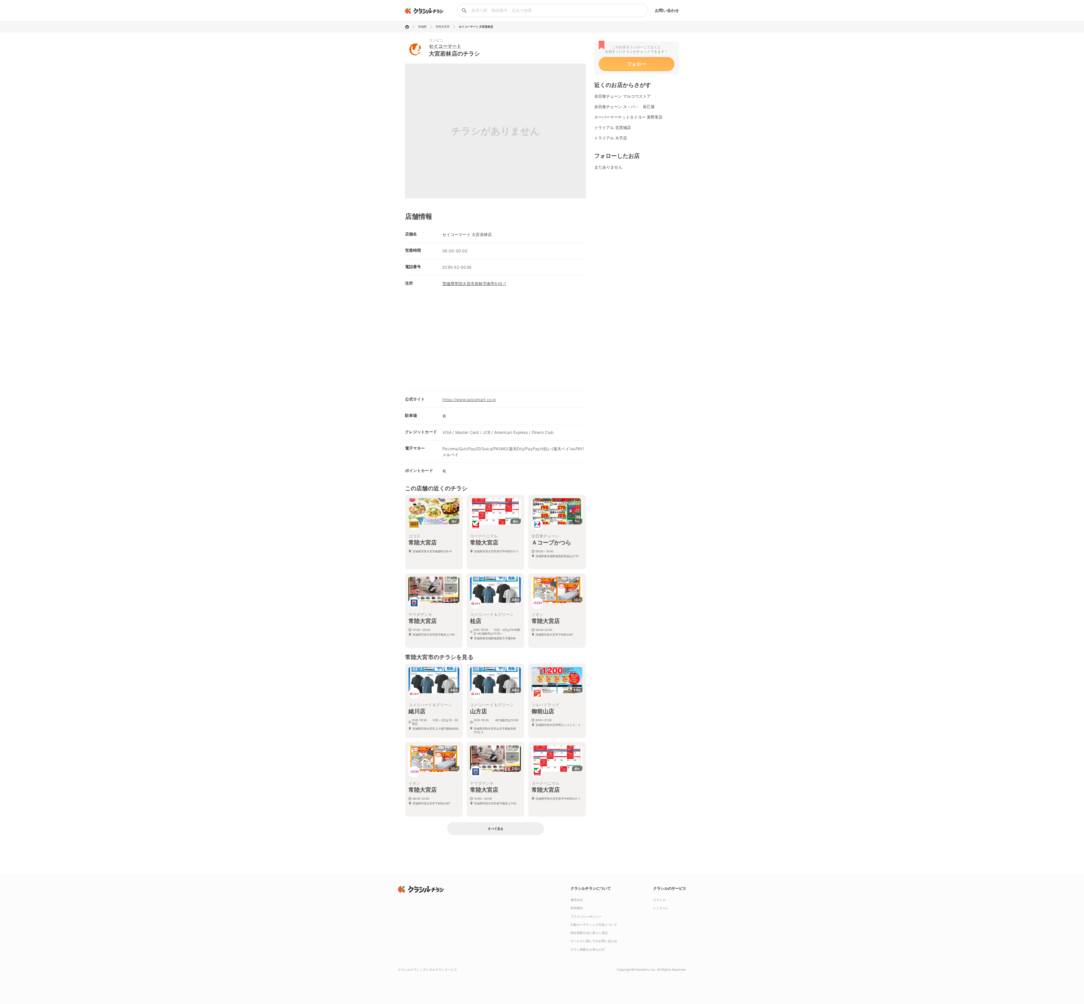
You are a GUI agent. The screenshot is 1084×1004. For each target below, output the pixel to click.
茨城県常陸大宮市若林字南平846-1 (474, 283)
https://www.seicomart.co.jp (469, 399)
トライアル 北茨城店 (612, 127)
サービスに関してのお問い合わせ (594, 941)
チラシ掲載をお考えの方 (588, 949)
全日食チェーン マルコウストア (622, 96)
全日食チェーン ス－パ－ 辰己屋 (624, 106)
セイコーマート (445, 46)
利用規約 (577, 908)
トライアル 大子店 (610, 137)
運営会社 (577, 900)
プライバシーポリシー (586, 916)
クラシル (659, 900)
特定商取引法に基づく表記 (589, 933)
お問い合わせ (667, 10)
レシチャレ (661, 908)
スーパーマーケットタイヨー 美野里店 (628, 117)
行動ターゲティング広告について (594, 925)
